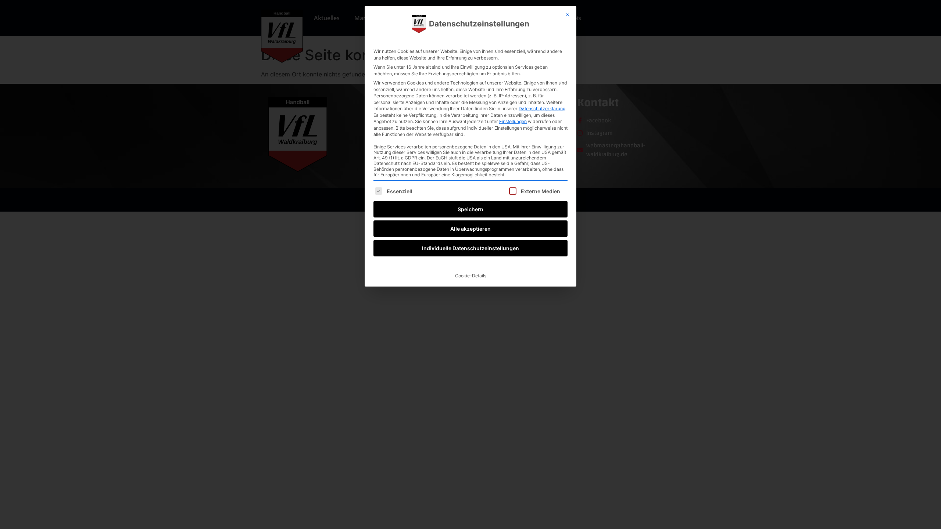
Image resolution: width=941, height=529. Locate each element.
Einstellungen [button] (513, 121)
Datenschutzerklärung (542, 108)
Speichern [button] (470, 209)
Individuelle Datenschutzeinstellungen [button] (470, 248)
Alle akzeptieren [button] (470, 229)
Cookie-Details (470, 275)
